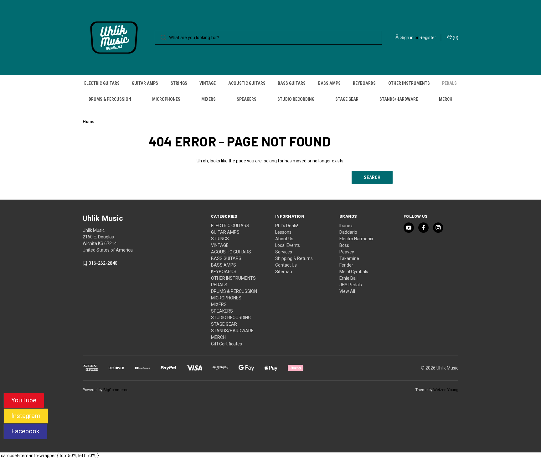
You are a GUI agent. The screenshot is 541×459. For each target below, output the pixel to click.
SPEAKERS (246, 99)
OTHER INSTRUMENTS (409, 83)
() (455, 37)
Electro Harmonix (356, 238)
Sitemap (283, 271)
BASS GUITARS (292, 83)
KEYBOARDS (364, 83)
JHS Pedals (350, 284)
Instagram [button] (25, 416)
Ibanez (346, 225)
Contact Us (286, 265)
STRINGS (179, 83)
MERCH (445, 99)
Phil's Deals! (286, 225)
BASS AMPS (329, 83)
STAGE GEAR (346, 99)
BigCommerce (115, 390)
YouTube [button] (23, 400)
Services (283, 251)
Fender (346, 265)
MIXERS (208, 99)
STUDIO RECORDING (295, 99)
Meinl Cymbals (353, 271)
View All (347, 291)
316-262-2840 (103, 263)
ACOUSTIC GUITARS (246, 83)
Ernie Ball (348, 278)
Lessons (283, 232)
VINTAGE (207, 83)
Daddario (348, 232)
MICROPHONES (166, 99)
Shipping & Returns (294, 258)
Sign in (407, 37)
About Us (284, 238)
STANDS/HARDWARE (398, 99)
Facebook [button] (25, 431)
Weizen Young (445, 390)
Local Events (287, 245)
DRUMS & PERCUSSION (110, 99)
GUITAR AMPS (145, 83)
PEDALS (449, 83)
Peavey (346, 251)
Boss (344, 245)
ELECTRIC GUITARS (102, 83)
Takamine (349, 258)
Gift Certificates (226, 343)
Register (428, 37)
